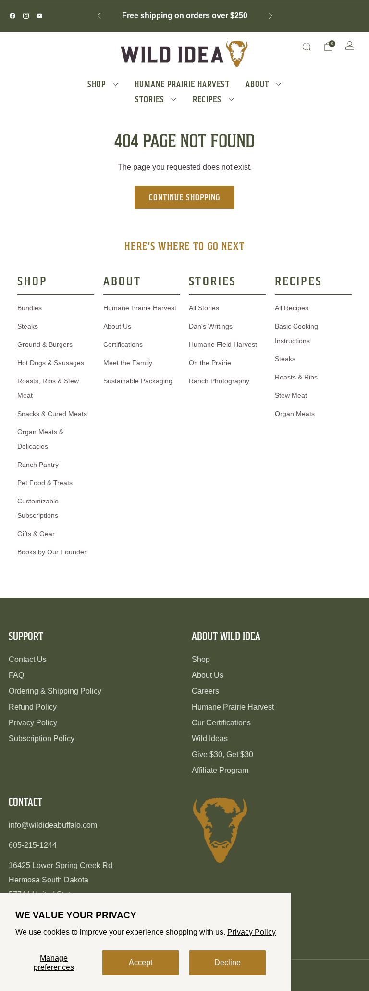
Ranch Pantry (38, 464)
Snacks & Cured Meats (52, 413)
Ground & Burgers (45, 344)
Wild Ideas (210, 738)
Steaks (27, 326)
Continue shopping (184, 197)
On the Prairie (210, 363)
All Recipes (291, 308)
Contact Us (28, 659)
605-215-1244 (33, 845)
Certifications (123, 344)
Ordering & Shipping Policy (55, 691)
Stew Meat (291, 395)
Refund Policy (33, 707)
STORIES (149, 99)
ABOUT (257, 83)
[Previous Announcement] (99, 16)
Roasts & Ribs (296, 377)
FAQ (16, 675)
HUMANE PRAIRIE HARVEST (182, 83)
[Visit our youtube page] (39, 16)
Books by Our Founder (51, 552)
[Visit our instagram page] (26, 16)
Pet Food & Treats (45, 483)
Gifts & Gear (36, 534)
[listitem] (184, 15)
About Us (117, 326)
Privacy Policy (251, 932)
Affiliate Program (220, 770)
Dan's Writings (211, 326)
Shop (201, 659)
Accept (140, 962)
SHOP (96, 83)
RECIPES (207, 99)
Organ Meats (295, 413)
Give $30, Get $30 (222, 754)
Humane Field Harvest (223, 344)
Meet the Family (127, 363)
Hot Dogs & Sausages (50, 363)
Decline (227, 962)
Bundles (29, 308)
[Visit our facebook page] (12, 16)
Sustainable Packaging (137, 381)
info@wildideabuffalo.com (53, 825)
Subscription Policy (41, 738)
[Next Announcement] (270, 16)
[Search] (306, 46)
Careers (205, 691)
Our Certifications (221, 723)
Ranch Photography (219, 381)
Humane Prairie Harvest (139, 308)
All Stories (204, 308)
